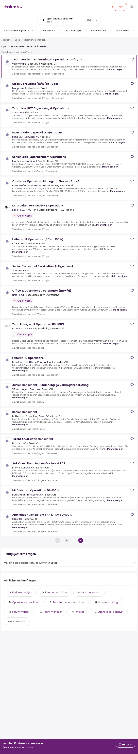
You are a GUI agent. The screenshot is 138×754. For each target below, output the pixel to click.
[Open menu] (132, 7)
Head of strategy (108, 602)
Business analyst (21, 592)
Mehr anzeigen (115, 69)
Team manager (52, 612)
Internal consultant (56, 592)
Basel (17, 40)
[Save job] (132, 59)
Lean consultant (90, 592)
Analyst (80, 612)
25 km (90, 20)
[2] (80, 540)
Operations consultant (25, 602)
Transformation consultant (69, 602)
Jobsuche (6, 40)
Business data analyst (110, 612)
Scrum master (20, 612)
